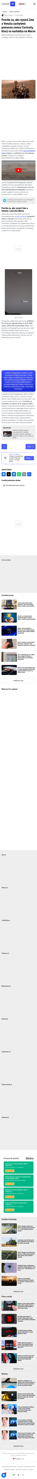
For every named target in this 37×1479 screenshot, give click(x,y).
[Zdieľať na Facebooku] (4, 474)
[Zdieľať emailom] (24, 474)
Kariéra (25, 1469)
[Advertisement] (18, 57)
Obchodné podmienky (9, 1466)
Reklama (19, 1469)
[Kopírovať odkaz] (29, 474)
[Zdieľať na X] (9, 474)
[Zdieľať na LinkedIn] (14, 474)
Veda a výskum (14, 11)
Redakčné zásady (9, 1469)
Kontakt (30, 1469)
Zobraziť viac (18, 681)
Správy (4, 11)
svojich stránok (21, 216)
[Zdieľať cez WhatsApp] (19, 474)
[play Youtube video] (18, 170)
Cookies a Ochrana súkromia (26, 1466)
